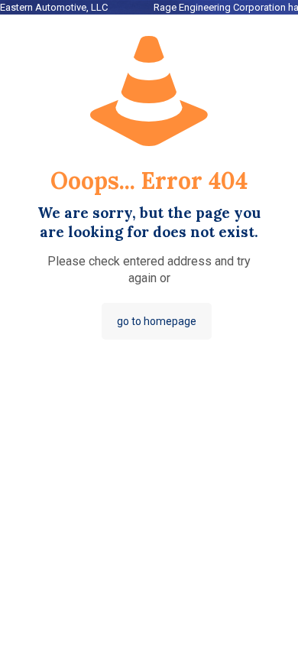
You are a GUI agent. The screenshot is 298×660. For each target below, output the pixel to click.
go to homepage (156, 321)
